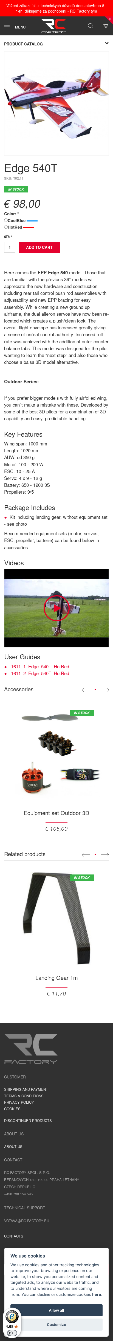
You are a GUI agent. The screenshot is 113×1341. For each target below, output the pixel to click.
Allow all (56, 1310)
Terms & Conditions (24, 1095)
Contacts (13, 1236)
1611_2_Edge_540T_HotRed (40, 673)
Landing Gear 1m (56, 978)
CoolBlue (17, 220)
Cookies (12, 1108)
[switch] (12, 1333)
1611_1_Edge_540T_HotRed (40, 666)
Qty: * (8, 237)
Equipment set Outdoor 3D (56, 813)
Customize (56, 1324)
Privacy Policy (19, 1102)
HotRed (15, 227)
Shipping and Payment (26, 1089)
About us (13, 1146)
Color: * (11, 214)
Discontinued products (28, 1120)
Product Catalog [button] (23, 44)
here (96, 1294)
